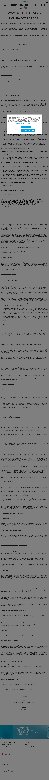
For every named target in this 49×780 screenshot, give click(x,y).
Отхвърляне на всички (26, 126)
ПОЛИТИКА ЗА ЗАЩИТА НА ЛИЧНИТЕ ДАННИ (22, 123)
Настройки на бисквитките (14, 127)
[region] (24, 124)
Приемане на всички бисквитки (28, 130)
